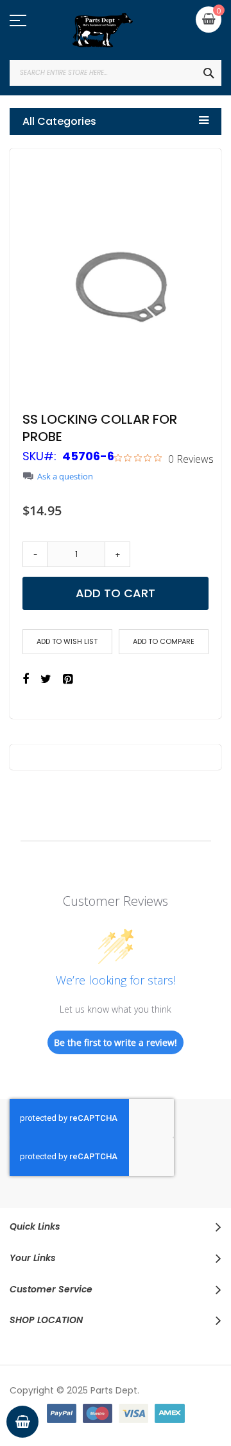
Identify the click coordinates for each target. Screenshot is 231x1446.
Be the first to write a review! (115, 1042)
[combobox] (115, 73)
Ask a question (65, 476)
